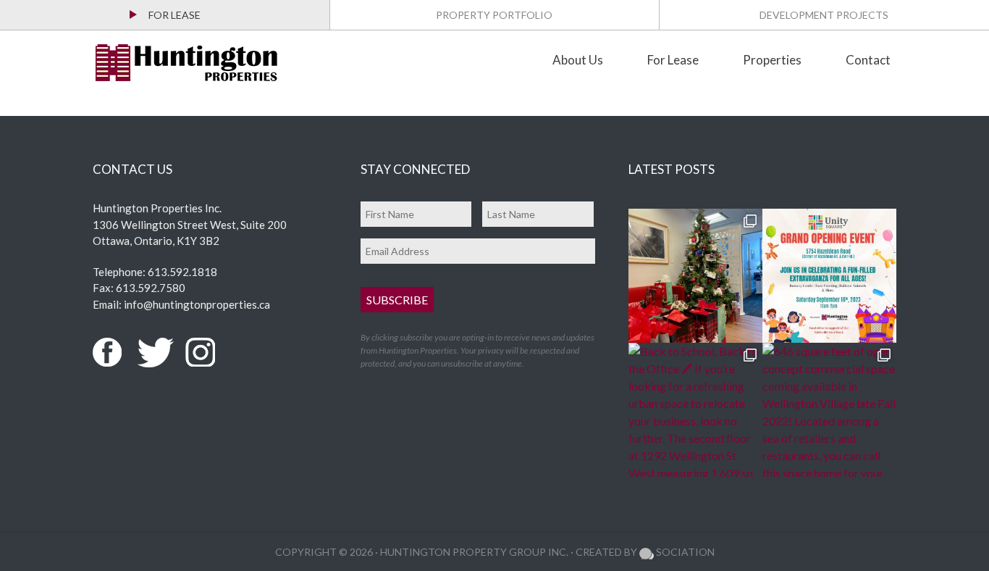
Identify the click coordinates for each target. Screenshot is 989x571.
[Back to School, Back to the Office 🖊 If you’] (695, 410)
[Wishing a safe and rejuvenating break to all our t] (695, 276)
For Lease (174, 15)
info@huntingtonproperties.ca (197, 304)
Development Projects (823, 15)
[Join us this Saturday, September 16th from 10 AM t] (829, 276)
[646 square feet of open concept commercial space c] (829, 410)
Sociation (684, 552)
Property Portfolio (494, 15)
